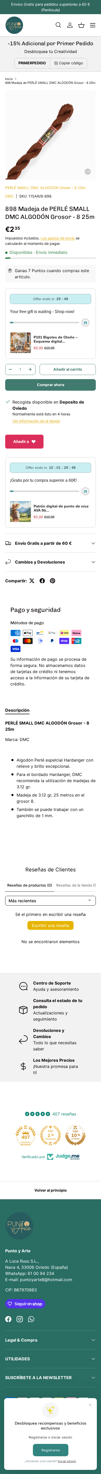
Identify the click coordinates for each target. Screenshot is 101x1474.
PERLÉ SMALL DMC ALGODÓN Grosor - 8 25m (45, 187)
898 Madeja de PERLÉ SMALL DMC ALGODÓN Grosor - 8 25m (50, 83)
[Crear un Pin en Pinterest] (52, 581)
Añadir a (21, 441)
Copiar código (71, 63)
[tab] (17, 710)
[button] (81, 25)
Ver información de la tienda (36, 421)
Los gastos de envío (58, 238)
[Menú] (92, 25)
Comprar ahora (50, 384)
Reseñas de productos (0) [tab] (29, 885)
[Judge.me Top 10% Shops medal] (75, 1135)
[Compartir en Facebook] (42, 581)
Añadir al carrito (67, 369)
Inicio (9, 79)
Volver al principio (50, 1190)
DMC (9, 196)
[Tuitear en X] (32, 581)
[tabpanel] (50, 774)
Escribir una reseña (50, 925)
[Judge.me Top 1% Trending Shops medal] (50, 1135)
